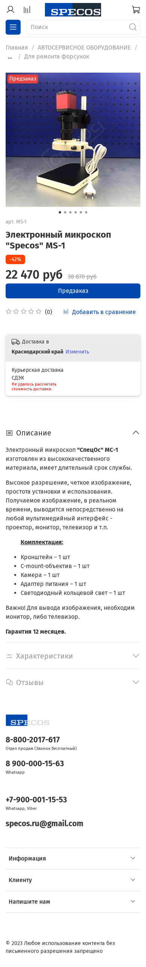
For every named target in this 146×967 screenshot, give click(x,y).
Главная (17, 47)
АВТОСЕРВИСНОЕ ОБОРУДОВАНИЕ (84, 47)
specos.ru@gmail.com (44, 823)
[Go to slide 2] (65, 212)
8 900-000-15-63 (35, 763)
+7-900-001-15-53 (36, 800)
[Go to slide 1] (60, 212)
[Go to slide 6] (86, 212)
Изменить (77, 352)
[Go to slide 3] (70, 212)
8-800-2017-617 (33, 740)
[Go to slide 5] (81, 212)
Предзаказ (73, 290)
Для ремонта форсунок (56, 56)
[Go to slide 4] (75, 212)
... (10, 56)
